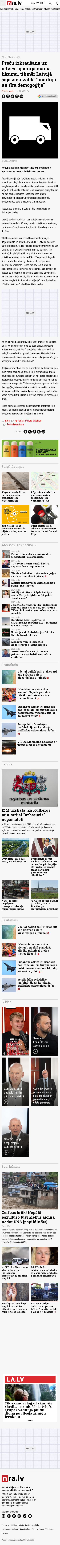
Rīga (6, 420)
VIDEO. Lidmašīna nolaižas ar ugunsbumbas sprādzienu (37, 743)
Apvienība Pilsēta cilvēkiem (26, 420)
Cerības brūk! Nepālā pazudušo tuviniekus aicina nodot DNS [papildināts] (28, 1217)
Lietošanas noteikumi (10, 1529)
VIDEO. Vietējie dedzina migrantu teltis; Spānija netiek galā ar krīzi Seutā (44, 1307)
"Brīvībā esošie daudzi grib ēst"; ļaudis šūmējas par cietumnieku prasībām (44, 905)
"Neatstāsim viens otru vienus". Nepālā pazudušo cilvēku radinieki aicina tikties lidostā (34, 693)
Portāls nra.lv (7, 91)
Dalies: (18, 431)
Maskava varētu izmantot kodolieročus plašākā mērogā (29, 643)
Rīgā (18, 57)
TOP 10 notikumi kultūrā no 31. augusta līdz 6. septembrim (30, 565)
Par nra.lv (5, 1525)
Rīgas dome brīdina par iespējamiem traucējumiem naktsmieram (13, 496)
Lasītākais (10, 665)
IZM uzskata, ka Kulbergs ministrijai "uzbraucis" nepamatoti (26, 815)
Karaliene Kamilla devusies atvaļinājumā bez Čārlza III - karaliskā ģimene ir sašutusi (34, 622)
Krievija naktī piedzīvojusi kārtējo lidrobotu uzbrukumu (32, 634)
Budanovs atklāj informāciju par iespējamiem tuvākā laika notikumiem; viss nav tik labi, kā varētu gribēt (37, 711)
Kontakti (5, 1533)
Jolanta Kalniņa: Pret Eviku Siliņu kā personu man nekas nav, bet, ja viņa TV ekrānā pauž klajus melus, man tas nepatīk (34, 609)
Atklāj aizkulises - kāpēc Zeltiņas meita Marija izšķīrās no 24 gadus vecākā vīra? (31, 595)
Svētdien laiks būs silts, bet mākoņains (14, 860)
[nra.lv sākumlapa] (14, 3)
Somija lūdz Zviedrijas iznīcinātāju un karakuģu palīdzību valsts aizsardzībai (36, 727)
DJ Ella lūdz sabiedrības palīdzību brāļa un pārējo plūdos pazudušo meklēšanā (44, 1271)
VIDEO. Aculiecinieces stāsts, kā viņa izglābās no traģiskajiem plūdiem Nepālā (15, 1273)
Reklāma (14, 1525)
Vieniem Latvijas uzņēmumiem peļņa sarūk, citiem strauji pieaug (33, 574)
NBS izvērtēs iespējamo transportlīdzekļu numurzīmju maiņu (13, 905)
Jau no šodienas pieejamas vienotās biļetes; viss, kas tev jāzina (14, 530)
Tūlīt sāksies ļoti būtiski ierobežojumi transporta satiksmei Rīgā (44, 530)
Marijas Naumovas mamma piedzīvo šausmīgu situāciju (33, 584)
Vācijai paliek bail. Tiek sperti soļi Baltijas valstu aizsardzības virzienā (37, 674)
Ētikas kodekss (38, 1529)
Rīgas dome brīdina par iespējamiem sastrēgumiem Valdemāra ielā (43, 496)
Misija (21, 1525)
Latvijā (10, 57)
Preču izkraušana (13, 424)
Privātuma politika (32, 1525)
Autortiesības (25, 1529)
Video (6, 1002)
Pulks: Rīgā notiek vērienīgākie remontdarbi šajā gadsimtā (31, 555)
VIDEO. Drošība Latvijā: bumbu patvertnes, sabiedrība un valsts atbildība (31, 654)
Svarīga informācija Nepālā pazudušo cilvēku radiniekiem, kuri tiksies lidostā (15, 1307)
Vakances (49, 1529)
